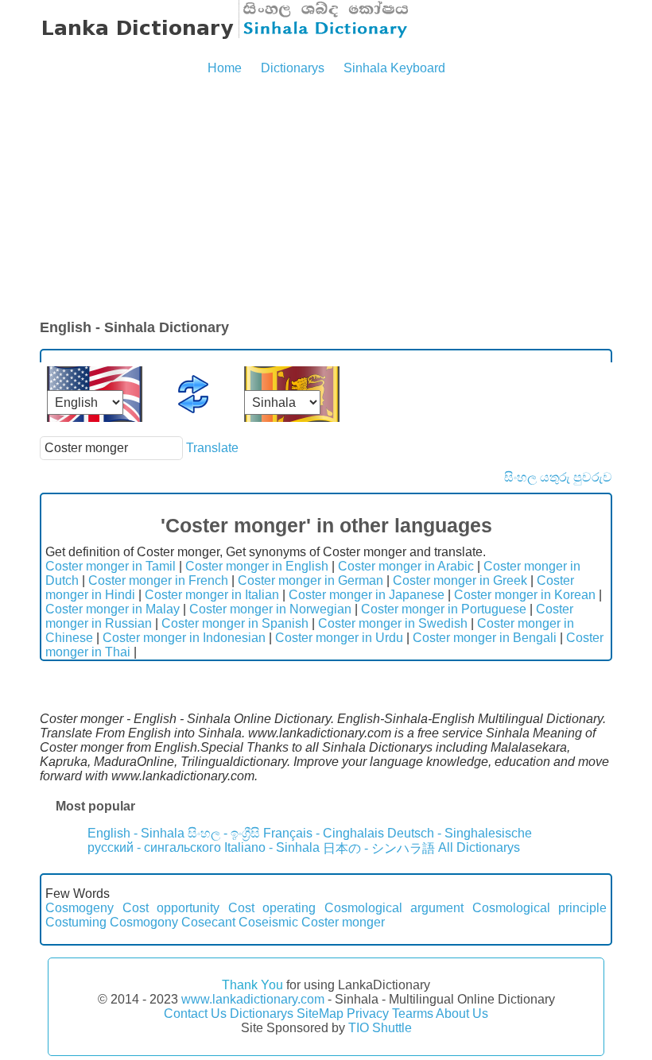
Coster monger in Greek (460, 580)
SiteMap (320, 1013)
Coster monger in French (158, 580)
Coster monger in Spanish (235, 623)
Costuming (76, 922)
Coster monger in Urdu (339, 637)
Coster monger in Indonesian (184, 637)
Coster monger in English (256, 566)
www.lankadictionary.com (252, 999)
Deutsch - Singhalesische (459, 833)
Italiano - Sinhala (272, 847)
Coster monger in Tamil (110, 566)
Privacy (368, 1013)
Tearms (412, 1013)
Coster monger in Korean (525, 595)
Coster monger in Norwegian (270, 609)
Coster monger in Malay (112, 609)
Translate (212, 448)
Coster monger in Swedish (393, 623)
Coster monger (343, 922)
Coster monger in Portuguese (443, 609)
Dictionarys (292, 68)
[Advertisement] (326, 198)
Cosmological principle (539, 908)
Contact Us (195, 1013)
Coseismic (268, 922)
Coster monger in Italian (212, 595)
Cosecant (208, 922)
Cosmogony (144, 922)
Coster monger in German (310, 580)
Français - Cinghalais (323, 833)
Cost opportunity (171, 908)
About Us (462, 1013)
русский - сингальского (154, 847)
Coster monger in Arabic (406, 566)
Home (225, 68)
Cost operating (272, 908)
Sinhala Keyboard (394, 68)
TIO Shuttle (380, 1028)
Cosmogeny (79, 908)
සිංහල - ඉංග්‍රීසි (224, 833)
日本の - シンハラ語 (379, 848)
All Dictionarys (479, 847)
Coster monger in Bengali (485, 637)
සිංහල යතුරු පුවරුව (558, 477)
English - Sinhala (135, 833)
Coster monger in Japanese (366, 595)
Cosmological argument (394, 908)
